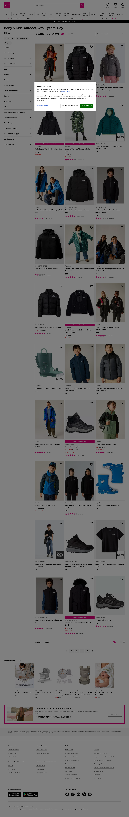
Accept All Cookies (86, 105)
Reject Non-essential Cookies (70, 105)
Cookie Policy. (65, 91)
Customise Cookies (42, 105)
